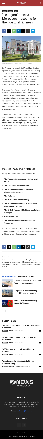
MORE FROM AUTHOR (26, 276)
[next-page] (6, 311)
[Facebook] (4, 31)
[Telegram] (33, 31)
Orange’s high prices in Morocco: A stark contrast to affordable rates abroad (31, 262)
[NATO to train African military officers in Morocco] (7, 303)
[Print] (28, 31)
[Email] (23, 31)
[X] (9, 31)
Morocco (10, 11)
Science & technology (8, 366)
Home (4, 8)
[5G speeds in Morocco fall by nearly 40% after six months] (7, 293)
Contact (24, 433)
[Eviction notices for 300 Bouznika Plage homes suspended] (7, 283)
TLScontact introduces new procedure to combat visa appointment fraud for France (12, 263)
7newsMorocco (8, 26)
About (18, 433)
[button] (3, 3)
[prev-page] (3, 311)
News (15, 11)
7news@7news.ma (25, 411)
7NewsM (10, 330)
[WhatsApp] (14, 31)
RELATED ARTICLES (9, 276)
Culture (10, 8)
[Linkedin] (18, 31)
